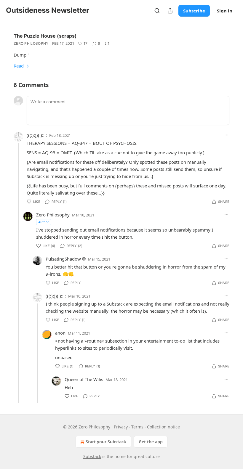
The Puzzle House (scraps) (45, 36)
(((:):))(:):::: (37, 135)
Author (43, 222)
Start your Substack (106, 441)
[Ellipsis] (226, 135)
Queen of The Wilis (84, 379)
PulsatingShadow (63, 259)
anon (60, 333)
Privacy (121, 427)
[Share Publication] (170, 11)
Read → (21, 66)
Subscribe (194, 11)
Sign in (224, 11)
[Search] (157, 11)
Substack (92, 456)
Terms (137, 427)
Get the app (151, 441)
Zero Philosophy (31, 43)
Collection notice (163, 427)
